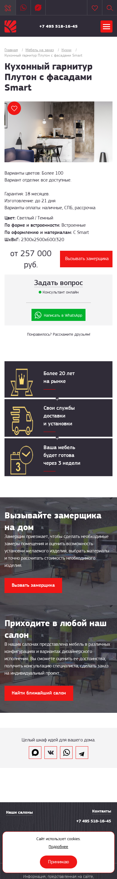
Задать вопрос (58, 282)
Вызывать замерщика (87, 258)
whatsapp (66, 752)
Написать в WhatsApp (63, 315)
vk (50, 752)
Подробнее (58, 846)
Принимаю (58, 862)
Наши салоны (19, 812)
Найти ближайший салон (39, 693)
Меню (106, 26)
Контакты (101, 811)
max (35, 752)
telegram (82, 752)
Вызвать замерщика (33, 585)
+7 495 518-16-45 (58, 26)
